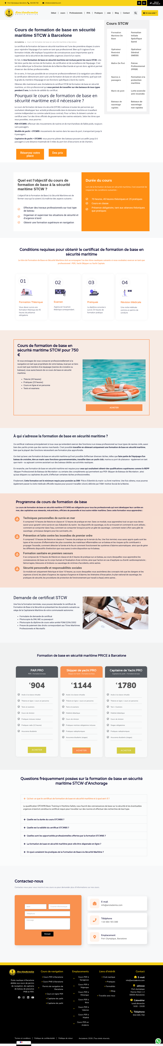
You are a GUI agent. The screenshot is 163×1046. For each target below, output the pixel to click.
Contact (126, 13)
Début (53, 13)
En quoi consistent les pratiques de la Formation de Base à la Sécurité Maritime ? (65, 852)
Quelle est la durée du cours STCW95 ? (45, 819)
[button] (136, 13)
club (109, 13)
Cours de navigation (52, 971)
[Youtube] (33, 997)
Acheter (37, 750)
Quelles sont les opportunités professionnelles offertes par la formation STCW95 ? (66, 835)
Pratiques (99, 13)
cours (62, 13)
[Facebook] (19, 997)
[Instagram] (139, 3)
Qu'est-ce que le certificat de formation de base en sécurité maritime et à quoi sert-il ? (68, 798)
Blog (117, 13)
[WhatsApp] (144, 3)
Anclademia (19, 42)
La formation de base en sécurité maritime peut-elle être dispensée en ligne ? (64, 844)
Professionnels (75, 13)
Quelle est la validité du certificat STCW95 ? (48, 827)
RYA (88, 13)
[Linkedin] (28, 997)
